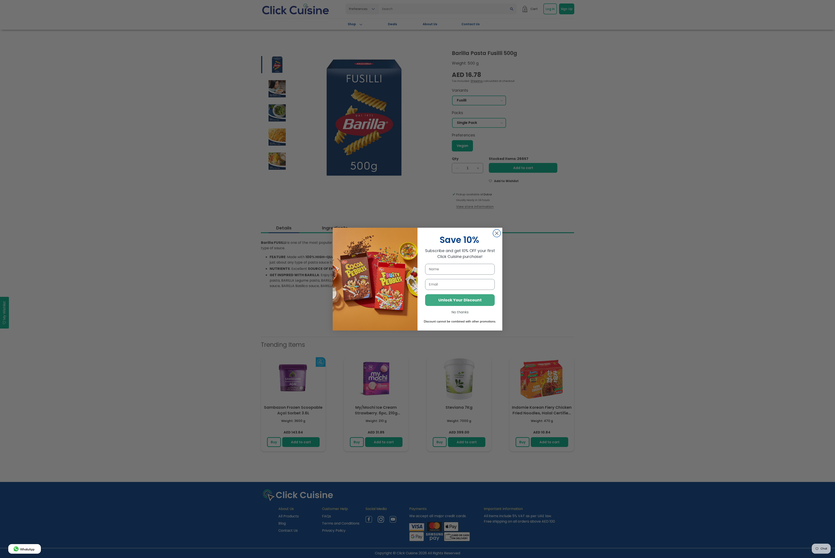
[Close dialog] (497, 233)
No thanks (460, 312)
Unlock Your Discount (460, 300)
